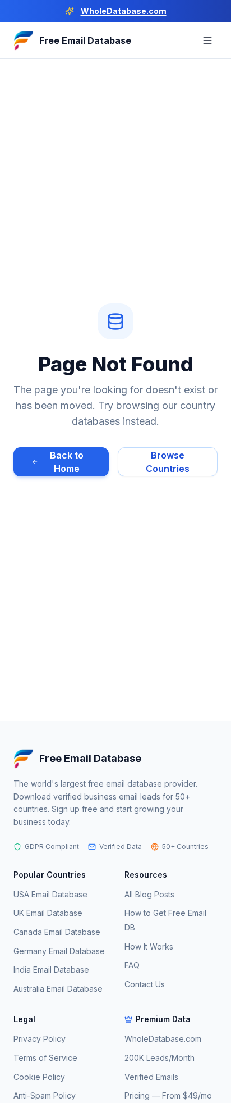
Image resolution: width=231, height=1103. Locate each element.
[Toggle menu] (207, 40)
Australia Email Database (58, 988)
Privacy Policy (39, 1038)
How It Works (148, 946)
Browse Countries (168, 462)
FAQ (132, 965)
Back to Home (67, 462)
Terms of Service (45, 1058)
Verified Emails (151, 1077)
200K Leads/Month (159, 1058)
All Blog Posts (149, 894)
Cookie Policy (39, 1077)
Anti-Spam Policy (44, 1095)
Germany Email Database (59, 951)
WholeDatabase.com (124, 11)
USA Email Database (50, 894)
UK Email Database (47, 913)
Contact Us (144, 984)
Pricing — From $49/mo (168, 1095)
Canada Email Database (56, 932)
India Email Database (51, 969)
